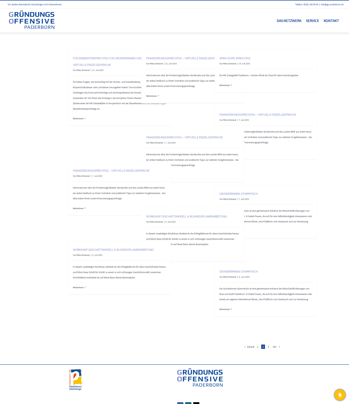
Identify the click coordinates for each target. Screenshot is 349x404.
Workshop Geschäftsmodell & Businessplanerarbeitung (186, 216)
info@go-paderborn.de (332, 4)
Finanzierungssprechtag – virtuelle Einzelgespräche (184, 58)
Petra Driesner (83, 70)
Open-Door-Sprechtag (234, 58)
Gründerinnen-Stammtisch (238, 193)
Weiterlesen (78, 118)
